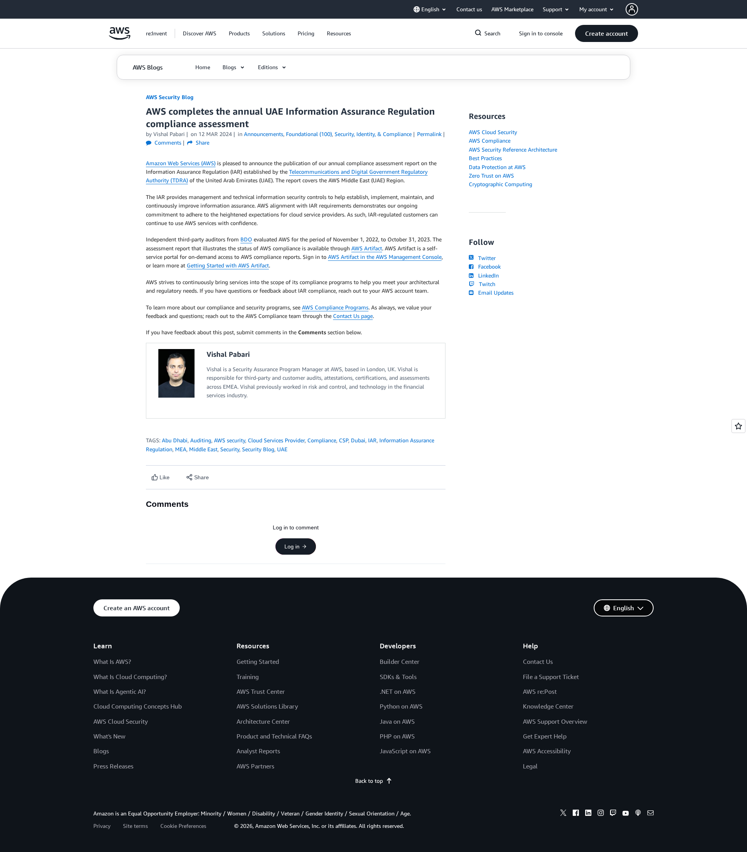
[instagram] (601, 814)
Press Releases (113, 766)
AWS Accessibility (547, 751)
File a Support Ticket (551, 677)
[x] (563, 814)
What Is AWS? (112, 661)
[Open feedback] (738, 426)
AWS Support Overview (555, 721)
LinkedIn (487, 275)
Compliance (321, 440)
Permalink (429, 134)
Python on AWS (401, 706)
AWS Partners (255, 766)
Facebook (488, 266)
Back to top (369, 780)
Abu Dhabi (175, 440)
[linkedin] (588, 814)
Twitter (485, 258)
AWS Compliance (489, 140)
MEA (180, 449)
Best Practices (485, 158)
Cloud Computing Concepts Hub (137, 706)
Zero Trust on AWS (491, 175)
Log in (292, 546)
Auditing (200, 440)
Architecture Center (263, 721)
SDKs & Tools (398, 677)
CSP (343, 440)
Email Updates (494, 292)
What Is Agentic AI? (119, 691)
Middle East (203, 449)
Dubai (358, 440)
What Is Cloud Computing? (130, 677)
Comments (167, 142)
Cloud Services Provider (276, 440)
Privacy (101, 825)
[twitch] (613, 814)
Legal (530, 766)
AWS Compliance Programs (335, 307)
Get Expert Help (544, 736)
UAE (282, 449)
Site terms (135, 825)
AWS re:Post (540, 691)
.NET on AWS (398, 691)
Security (229, 449)
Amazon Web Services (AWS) (181, 163)
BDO (246, 239)
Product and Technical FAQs (274, 736)
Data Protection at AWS (497, 167)
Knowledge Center (548, 706)
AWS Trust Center (261, 691)
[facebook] (576, 814)
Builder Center (399, 661)
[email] (650, 814)
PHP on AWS (397, 736)
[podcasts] (638, 814)
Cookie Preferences (183, 825)
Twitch (485, 284)
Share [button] (201, 142)
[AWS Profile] (632, 9)
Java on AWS (397, 721)
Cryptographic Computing (500, 184)
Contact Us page (353, 316)
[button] (200, 33)
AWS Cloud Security (493, 132)
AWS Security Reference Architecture (513, 149)
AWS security (229, 440)
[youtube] (625, 814)
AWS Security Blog (169, 97)
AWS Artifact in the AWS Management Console (385, 256)
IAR (372, 440)
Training (248, 677)
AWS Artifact (366, 248)
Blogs (101, 751)
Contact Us (538, 661)
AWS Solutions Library (267, 706)
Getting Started (258, 661)
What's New (109, 736)
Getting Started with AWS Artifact (228, 265)
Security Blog (258, 449)
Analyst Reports (258, 751)
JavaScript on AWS (405, 751)
